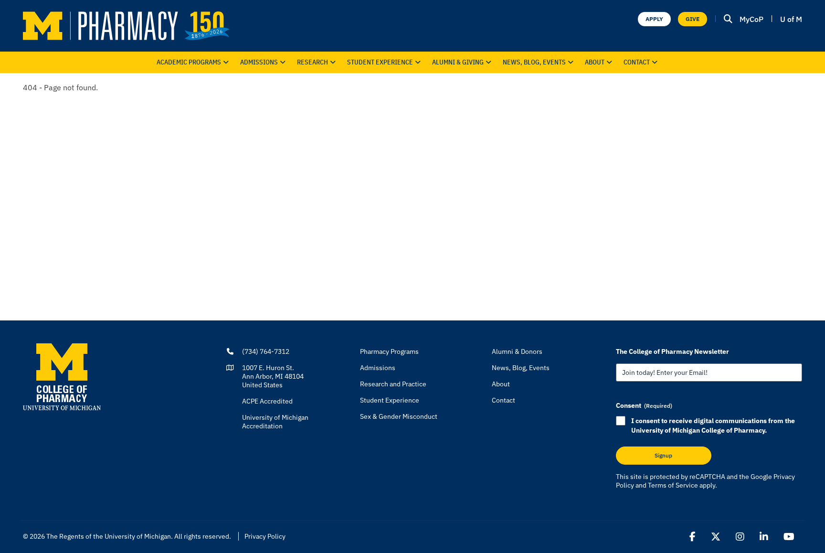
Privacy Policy (265, 536)
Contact (637, 62)
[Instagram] (740, 536)
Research (312, 62)
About (594, 62)
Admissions (259, 62)
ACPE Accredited (267, 401)
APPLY (654, 18)
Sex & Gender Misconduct (398, 416)
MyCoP (751, 19)
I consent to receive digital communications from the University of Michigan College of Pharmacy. (713, 425)
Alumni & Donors (517, 351)
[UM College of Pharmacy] (62, 376)
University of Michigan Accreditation (275, 421)
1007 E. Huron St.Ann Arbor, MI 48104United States (273, 376)
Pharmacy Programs (389, 351)
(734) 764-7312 (265, 351)
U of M (791, 19)
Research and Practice (393, 384)
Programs (189, 62)
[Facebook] (692, 536)
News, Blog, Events (534, 62)
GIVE (692, 18)
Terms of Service (673, 485)
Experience (380, 62)
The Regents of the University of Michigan (108, 536)
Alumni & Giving (458, 62)
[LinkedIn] (764, 536)
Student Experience (389, 400)
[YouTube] (789, 536)
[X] (715, 536)
